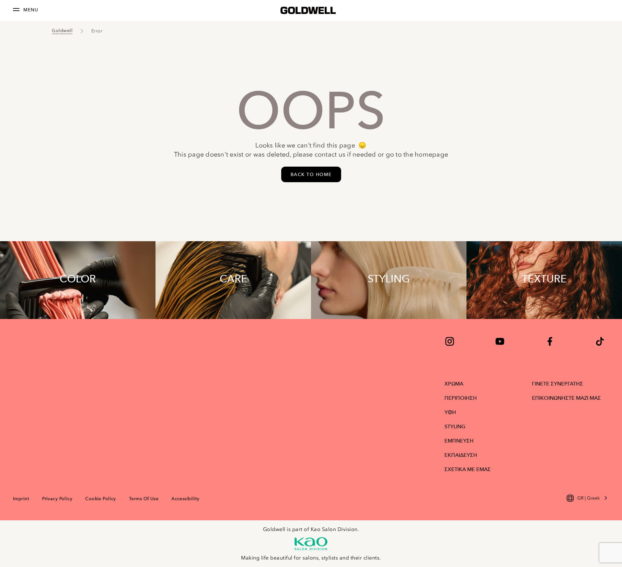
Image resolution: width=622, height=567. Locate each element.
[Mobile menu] (16, 10)
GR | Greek (588, 498)
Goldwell (62, 30)
